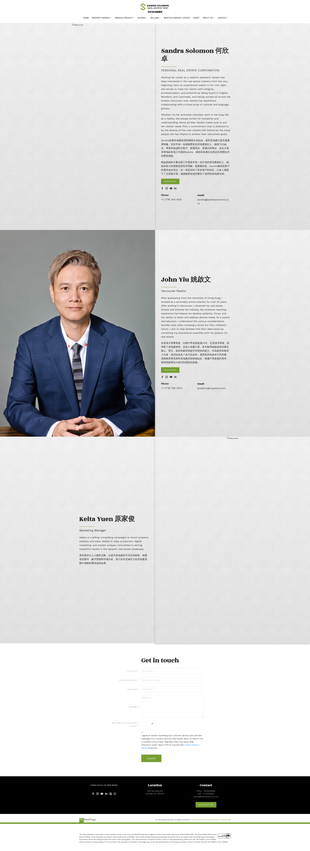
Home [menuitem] (86, 18)
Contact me (206, 805)
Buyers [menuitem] (141, 18)
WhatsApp (170, 181)
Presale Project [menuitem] (124, 18)
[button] (170, 181)
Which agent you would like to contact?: (125, 724)
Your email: (132, 689)
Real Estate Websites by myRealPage (216, 820)
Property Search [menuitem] (101, 18)
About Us (208, 18)
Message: (133, 707)
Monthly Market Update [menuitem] (177, 18)
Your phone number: (128, 680)
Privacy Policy (196, 820)
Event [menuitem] (196, 18)
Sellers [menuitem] (154, 18)
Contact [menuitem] (222, 18)
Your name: (132, 671)
